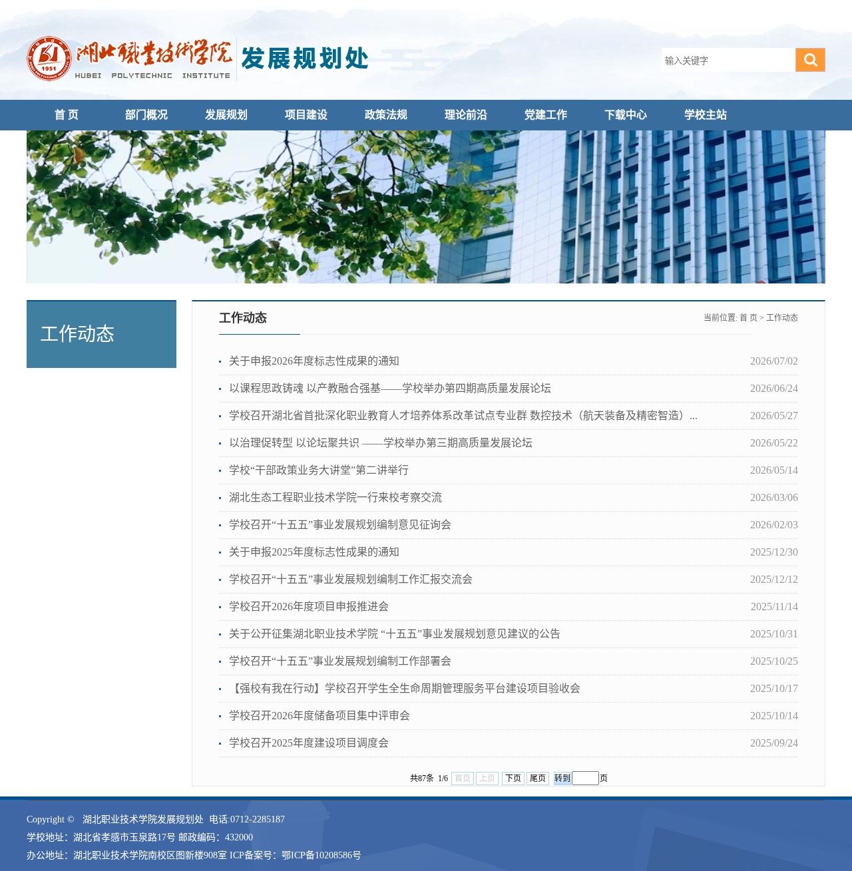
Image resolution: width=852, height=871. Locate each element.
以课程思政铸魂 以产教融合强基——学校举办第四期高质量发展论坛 (390, 388)
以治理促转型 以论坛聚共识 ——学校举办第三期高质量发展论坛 (380, 442)
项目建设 (306, 114)
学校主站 (705, 114)
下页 (513, 778)
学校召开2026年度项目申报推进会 (309, 606)
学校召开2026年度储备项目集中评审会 (319, 715)
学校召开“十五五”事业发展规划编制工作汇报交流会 (351, 579)
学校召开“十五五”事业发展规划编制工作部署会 (340, 661)
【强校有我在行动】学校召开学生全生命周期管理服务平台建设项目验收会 (404, 688)
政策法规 (386, 114)
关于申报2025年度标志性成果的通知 (314, 552)
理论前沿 (466, 114)
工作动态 (782, 318)
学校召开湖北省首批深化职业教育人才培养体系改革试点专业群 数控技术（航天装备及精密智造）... (463, 415)
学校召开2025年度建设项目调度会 (309, 743)
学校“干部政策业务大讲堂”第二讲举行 (319, 470)
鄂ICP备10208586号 (321, 855)
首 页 (67, 114)
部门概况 (146, 114)
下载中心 (625, 114)
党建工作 (546, 114)
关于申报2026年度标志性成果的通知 (314, 361)
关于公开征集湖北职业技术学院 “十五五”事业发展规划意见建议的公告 (394, 633)
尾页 (538, 778)
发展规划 (226, 114)
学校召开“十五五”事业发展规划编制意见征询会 (340, 524)
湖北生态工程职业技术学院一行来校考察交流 (335, 497)
